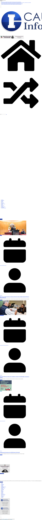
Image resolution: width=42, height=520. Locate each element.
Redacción (1, 295)
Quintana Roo (2, 205)
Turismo (2, 201)
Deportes (2, 203)
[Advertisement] (21, 213)
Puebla (2, 493)
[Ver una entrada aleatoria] (21, 113)
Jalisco (2, 490)
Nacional (1, 235)
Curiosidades (2, 207)
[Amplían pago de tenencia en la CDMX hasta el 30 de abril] (6, 390)
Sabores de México (3, 494)
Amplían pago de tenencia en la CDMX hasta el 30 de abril (10, 452)
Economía (2, 486)
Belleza (2, 483)
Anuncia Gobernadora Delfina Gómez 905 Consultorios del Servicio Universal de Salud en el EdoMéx (12, 3)
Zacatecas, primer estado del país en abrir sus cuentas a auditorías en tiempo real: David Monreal (11, 4)
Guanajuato (2, 489)
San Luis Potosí (3, 495)
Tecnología (2, 496)
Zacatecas (2, 497)
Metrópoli (2, 491)
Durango (2, 485)
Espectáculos (2, 202)
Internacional (2, 200)
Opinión (2, 206)
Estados (2, 204)
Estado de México (2, 315)
